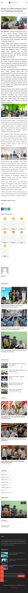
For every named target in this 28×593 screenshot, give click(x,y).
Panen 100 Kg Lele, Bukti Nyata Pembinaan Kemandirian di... (16, 390)
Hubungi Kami (14, 587)
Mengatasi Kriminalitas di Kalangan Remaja (16, 377)
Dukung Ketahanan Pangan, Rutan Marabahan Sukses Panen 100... (16, 383)
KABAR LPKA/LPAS (5, 492)
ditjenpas (3, 276)
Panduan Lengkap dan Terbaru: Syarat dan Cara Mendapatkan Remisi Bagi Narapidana (12, 328)
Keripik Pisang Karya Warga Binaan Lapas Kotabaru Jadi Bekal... (17, 553)
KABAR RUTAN (4, 482)
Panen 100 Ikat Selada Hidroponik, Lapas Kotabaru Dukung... (18, 371)
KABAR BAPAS (4, 485)
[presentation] (22, 503)
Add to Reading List (22, 13)
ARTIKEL (3, 490)
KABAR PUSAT (4, 474)
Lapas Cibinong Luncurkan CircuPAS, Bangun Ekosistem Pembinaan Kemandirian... (12, 306)
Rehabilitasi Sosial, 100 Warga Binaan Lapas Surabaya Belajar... (17, 560)
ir (1, 420)
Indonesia (5, 580)
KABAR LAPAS (4, 479)
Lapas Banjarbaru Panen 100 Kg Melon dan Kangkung (17, 364)
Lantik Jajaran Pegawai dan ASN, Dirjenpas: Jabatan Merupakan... (13, 461)
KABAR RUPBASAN (5, 487)
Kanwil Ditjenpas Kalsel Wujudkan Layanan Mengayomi (17, 566)
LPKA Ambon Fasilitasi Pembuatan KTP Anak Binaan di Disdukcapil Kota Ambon (13, 351)
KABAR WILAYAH (5, 13)
